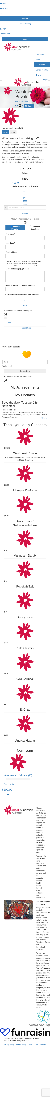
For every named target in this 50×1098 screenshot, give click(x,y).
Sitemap (42, 1044)
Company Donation (35, 227)
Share (13, 132)
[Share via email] (20, 105)
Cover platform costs (11, 346)
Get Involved (41, 54)
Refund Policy (21, 1044)
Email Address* (11, 252)
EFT (9, 323)
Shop (38, 59)
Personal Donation (15, 227)
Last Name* (10, 243)
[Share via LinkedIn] (22, 105)
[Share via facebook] (15, 105)
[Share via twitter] (18, 105)
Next (25, 305)
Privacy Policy (9, 1044)
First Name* (10, 234)
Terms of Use (33, 1044)
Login (25, 39)
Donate (42, 64)
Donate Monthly (42, 70)
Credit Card (26, 328)
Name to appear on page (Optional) (20, 285)
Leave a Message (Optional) (17, 268)
